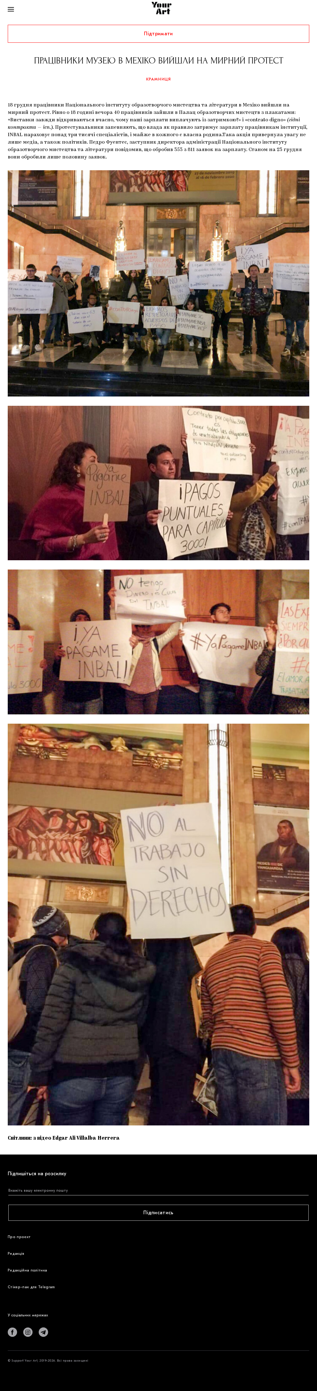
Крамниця (158, 79)
